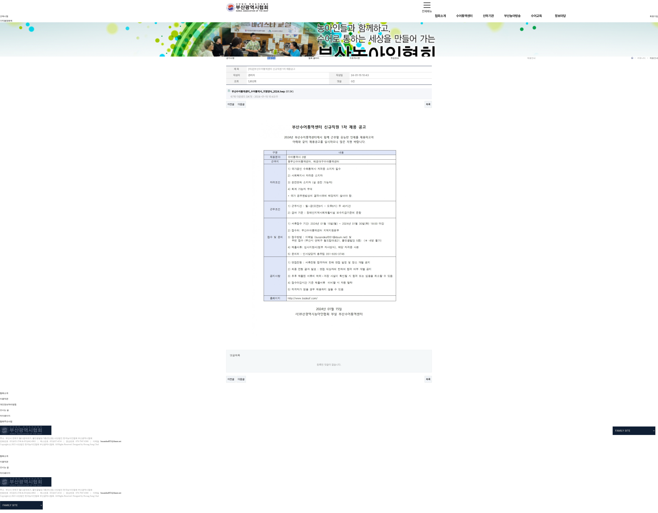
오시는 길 (4, 410)
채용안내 (271, 58)
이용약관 (4, 399)
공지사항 (230, 58)
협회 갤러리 (313, 58)
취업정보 (395, 58)
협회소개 (4, 393)
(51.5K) (263, 91)
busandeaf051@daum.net (111, 441)
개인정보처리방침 (8, 404)
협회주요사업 (6, 421)
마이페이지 (5, 416)
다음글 (241, 104)
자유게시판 (355, 58)
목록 (428, 104)
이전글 (231, 104)
